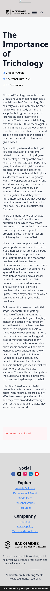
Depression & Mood (25, 493)
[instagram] (25, 474)
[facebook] (13, 474)
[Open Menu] (34, 12)
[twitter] (19, 474)
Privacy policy (25, 526)
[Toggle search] (41, 12)
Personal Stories (25, 503)
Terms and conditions (25, 531)
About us (25, 521)
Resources (25, 507)
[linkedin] (31, 474)
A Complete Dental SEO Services (34, 588)
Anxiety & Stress (25, 488)
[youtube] (37, 474)
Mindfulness (25, 498)
